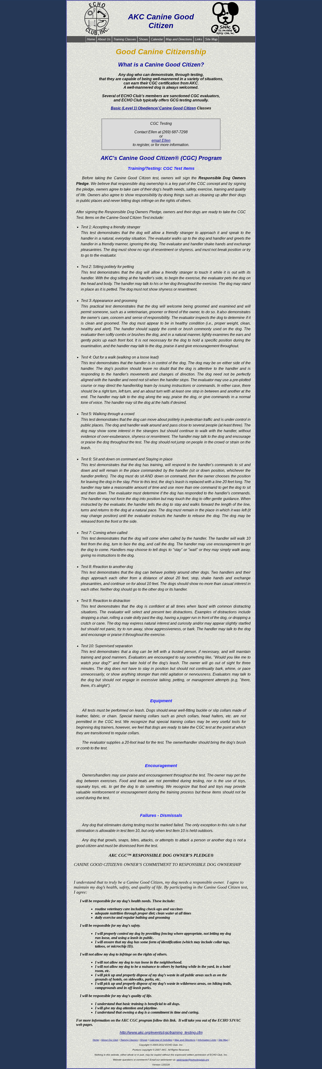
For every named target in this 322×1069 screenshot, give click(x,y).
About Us (104, 39)
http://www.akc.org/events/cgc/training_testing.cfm (161, 1033)
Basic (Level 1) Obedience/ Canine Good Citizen (153, 108)
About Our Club (109, 1040)
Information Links (207, 1040)
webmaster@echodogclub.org (193, 1059)
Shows (143, 39)
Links (198, 39)
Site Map (211, 39)
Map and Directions (179, 39)
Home (91, 39)
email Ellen (161, 140)
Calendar (157, 39)
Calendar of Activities (160, 1040)
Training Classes (124, 39)
